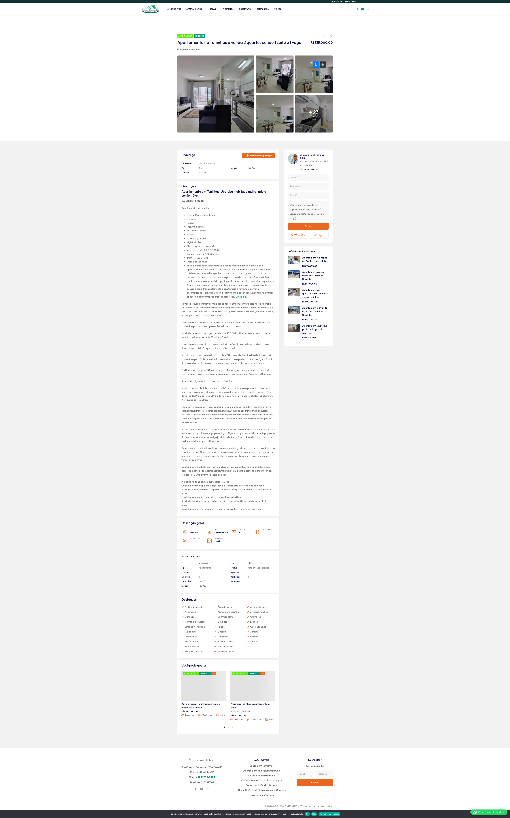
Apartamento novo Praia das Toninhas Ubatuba (313, 275)
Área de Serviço (258, 606)
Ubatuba (202, 172)
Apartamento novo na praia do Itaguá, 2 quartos (314, 329)
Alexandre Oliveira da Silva (312, 156)
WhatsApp (300, 235)
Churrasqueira (225, 616)
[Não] (506, 814)
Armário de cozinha (228, 611)
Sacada (254, 641)
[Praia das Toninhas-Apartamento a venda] (252, 686)
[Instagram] (208, 789)
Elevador (222, 621)
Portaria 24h (192, 641)
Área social (191, 611)
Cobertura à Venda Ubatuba (262, 785)
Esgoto (254, 621)
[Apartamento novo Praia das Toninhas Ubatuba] (294, 274)
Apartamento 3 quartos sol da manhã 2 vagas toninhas (315, 293)
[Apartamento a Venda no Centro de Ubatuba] (294, 260)
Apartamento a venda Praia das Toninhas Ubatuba (314, 311)
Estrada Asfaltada (195, 626)
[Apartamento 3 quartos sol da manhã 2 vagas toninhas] (294, 292)
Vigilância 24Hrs (226, 651)
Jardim (254, 631)
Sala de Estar (192, 646)
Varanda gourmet (194, 651)
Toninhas (265, 567)
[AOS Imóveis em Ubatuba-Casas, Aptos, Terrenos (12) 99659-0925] (151, 9)
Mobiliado (223, 636)
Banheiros (190, 616)
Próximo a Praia (226, 641)
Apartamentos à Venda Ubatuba (261, 770)
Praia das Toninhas (190, 49)
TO (199, 572)
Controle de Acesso (195, 621)
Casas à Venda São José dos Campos (261, 780)
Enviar (308, 226)
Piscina (254, 636)
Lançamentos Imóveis (262, 765)
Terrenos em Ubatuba (261, 794)
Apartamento (221, 532)
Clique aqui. (241, 296)
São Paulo (252, 167)
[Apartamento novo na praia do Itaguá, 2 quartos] (294, 328)
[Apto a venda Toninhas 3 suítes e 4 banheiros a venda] (203, 686)
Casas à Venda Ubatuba (261, 775)
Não (314, 814)
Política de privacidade (329, 814)
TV (251, 646)
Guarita (222, 631)
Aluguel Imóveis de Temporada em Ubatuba (261, 790)
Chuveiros (255, 616)
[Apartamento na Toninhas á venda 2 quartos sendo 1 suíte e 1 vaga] (293, 158)
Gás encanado (258, 626)
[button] (488, 812)
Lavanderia (191, 636)
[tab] (316, 64)
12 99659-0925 (311, 169)
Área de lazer (225, 606)
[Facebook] (195, 789)
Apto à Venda (253, 567)
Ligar (321, 235)
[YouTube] (201, 789)
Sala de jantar (225, 646)
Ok (307, 814)
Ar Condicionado (194, 606)
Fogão (221, 626)
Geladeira (190, 631)
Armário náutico (259, 611)
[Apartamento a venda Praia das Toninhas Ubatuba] (294, 310)
